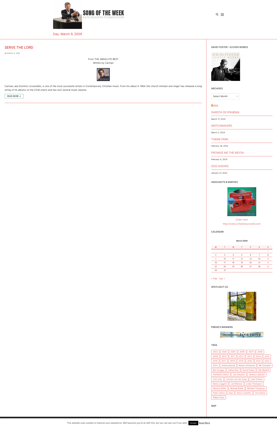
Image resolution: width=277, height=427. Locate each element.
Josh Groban (257, 379)
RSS (216, 105)
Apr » (222, 278)
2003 (215, 351)
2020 (249, 361)
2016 (215, 361)
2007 (251, 351)
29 (268, 266)
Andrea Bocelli (228, 365)
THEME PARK (219, 139)
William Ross (218, 397)
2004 (224, 351)
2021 (258, 361)
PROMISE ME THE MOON (227, 152)
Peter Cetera (219, 393)
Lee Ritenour (236, 384)
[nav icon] (222, 14)
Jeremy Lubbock (257, 374)
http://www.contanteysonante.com (242, 223)
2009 (215, 356)
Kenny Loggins (220, 384)
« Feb (214, 278)
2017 (223, 361)
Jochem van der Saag (236, 379)
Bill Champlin (265, 365)
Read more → (14, 96)
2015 (267, 356)
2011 (232, 356)
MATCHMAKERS (221, 125)
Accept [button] (193, 423)
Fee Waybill (263, 370)
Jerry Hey (217, 379)
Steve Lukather (244, 393)
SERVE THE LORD (19, 47)
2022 (267, 361)
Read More (204, 423)
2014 (258, 356)
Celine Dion (233, 370)
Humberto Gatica (221, 374)
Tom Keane (260, 393)
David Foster (248, 370)
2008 (259, 351)
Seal (231, 393)
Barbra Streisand (247, 365)
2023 (215, 365)
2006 (242, 351)
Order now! (242, 219)
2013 (249, 356)
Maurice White (219, 388)
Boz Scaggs (218, 370)
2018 (232, 361)
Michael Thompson (256, 388)
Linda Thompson (254, 384)
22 (268, 262)
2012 (241, 356)
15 (268, 259)
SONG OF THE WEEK (103, 12)
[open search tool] (217, 14)
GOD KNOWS (220, 166)
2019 (241, 361)
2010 (224, 356)
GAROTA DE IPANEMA (225, 112)
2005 (233, 351)
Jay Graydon (239, 374)
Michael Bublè (236, 388)
